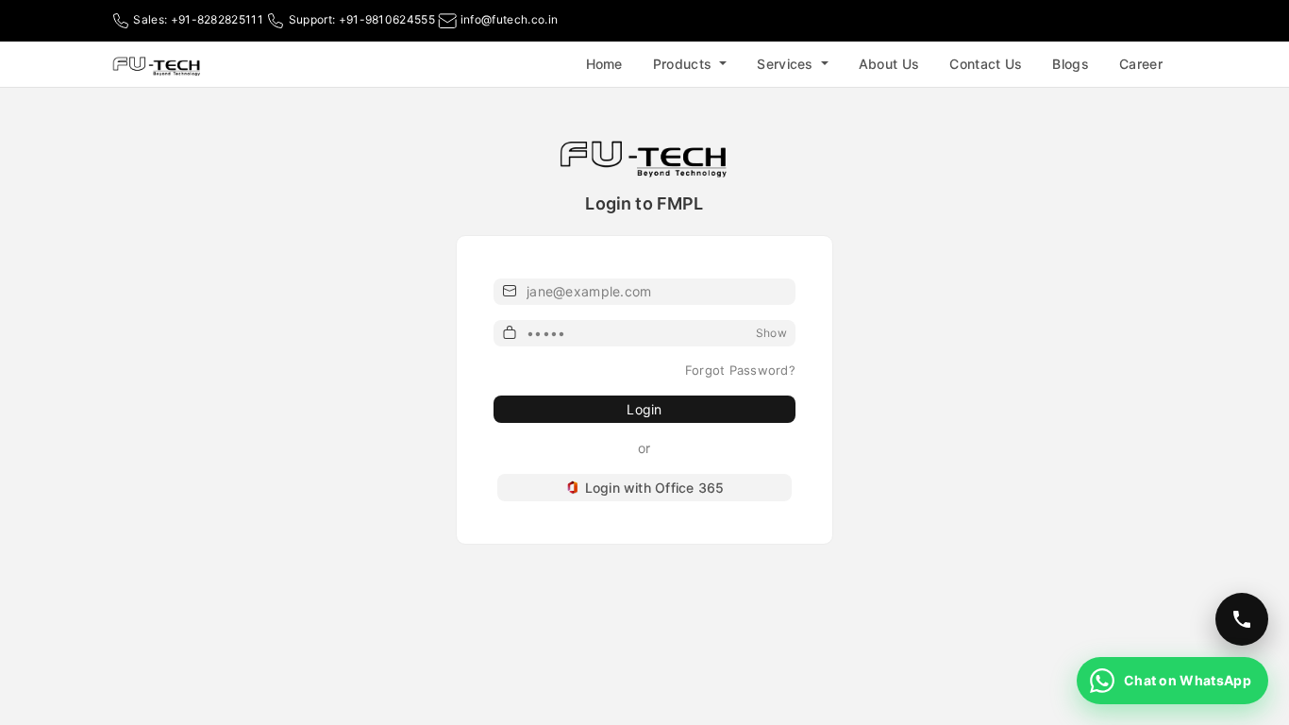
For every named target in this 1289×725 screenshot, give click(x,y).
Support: (360, 19)
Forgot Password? (740, 370)
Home (604, 64)
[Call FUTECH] (1241, 619)
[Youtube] (1141, 20)
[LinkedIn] (1168, 20)
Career (1141, 64)
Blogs (1070, 64)
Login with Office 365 (654, 488)
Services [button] (787, 64)
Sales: (196, 19)
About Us (889, 64)
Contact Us (985, 64)
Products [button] (684, 64)
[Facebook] (1115, 20)
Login (644, 409)
